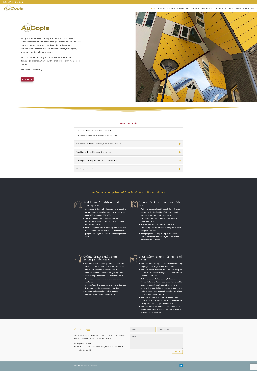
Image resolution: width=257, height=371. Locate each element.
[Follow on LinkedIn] (181, 365)
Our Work (27, 79)
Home (152, 8)
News (238, 8)
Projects (229, 8)
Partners (219, 8)
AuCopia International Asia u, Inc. (173, 8)
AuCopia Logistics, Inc (201, 8)
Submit (178, 352)
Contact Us (248, 8)
